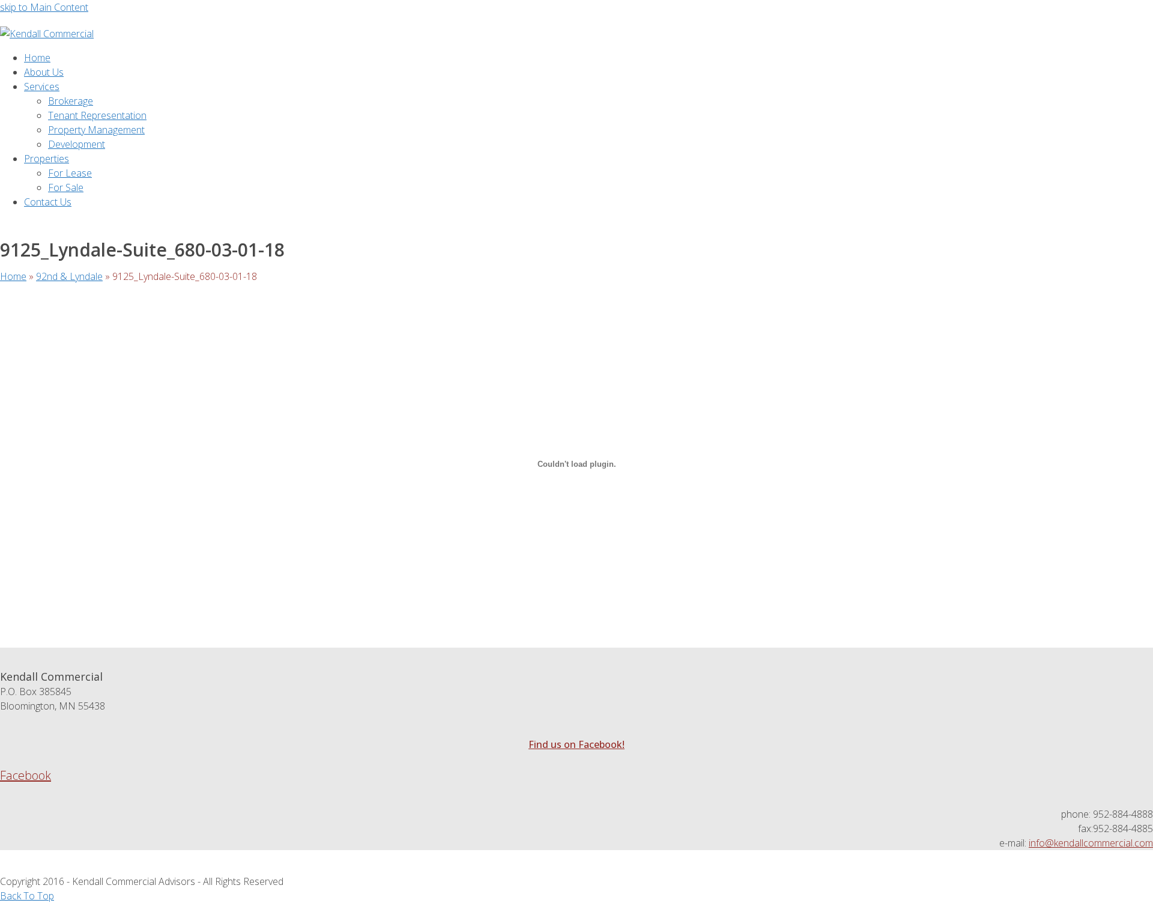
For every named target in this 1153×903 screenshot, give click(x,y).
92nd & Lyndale (69, 276)
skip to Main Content (44, 7)
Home (13, 276)
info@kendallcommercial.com (1091, 843)
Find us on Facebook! (576, 744)
